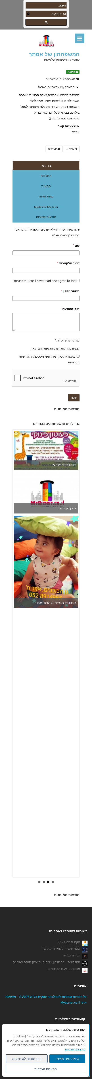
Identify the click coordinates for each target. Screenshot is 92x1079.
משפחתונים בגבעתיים (61, 79)
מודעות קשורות (46, 217)
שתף (71, 149)
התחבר (24, 229)
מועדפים (53, 149)
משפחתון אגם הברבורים (64, 969)
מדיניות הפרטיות (75, 1049)
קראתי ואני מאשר (67, 1058)
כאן (34, 348)
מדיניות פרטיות (24, 281)
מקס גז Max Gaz (68, 942)
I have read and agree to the (44, 281)
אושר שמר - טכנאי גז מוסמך (61, 948)
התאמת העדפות (45, 1069)
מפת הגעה (46, 196)
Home (75, 59)
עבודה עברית (71, 955)
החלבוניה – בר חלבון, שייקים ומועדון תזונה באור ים (46, 962)
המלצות (46, 176)
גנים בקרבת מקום (46, 206)
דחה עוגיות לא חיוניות (26, 1058)
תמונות (46, 186)
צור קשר (46, 165)
